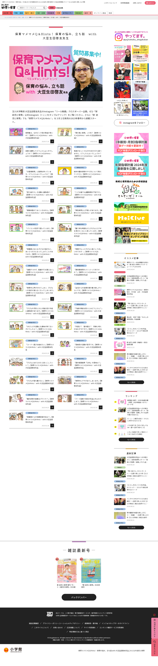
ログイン (151, 3)
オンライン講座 (100, 13)
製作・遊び (29, 13)
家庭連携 (50, 13)
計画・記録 (40, 13)
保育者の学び (68, 13)
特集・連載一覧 (22, 17)
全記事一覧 (7, 13)
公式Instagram (32, 114)
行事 (58, 13)
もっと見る (131, 382)
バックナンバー (79, 597)
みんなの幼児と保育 (10, 17)
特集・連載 (18, 13)
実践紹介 (78, 13)
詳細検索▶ (59, 8)
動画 (110, 13)
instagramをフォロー (134, 122)
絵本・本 (88, 13)
